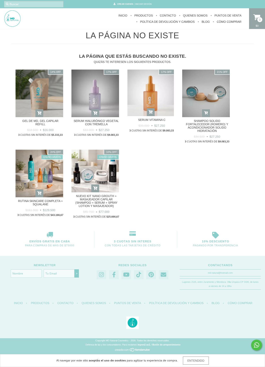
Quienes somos (194, 15)
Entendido (195, 360)
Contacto (167, 15)
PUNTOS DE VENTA (227, 15)
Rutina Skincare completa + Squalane (40, 202)
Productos (143, 15)
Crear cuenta (125, 4)
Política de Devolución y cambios (167, 21)
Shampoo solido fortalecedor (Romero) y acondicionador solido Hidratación (207, 125)
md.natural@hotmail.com (220, 273)
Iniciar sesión (143, 4)
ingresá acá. (144, 344)
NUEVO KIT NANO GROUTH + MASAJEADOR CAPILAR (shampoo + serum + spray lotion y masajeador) (96, 201)
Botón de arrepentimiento (166, 344)
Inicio (122, 15)
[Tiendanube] (132, 351)
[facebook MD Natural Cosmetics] (114, 274)
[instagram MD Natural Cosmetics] (101, 274)
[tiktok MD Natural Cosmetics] (138, 274)
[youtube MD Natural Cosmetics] (126, 274)
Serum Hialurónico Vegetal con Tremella (96, 122)
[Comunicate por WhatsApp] (256, 345)
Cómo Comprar (228, 21)
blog (205, 21)
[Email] (163, 274)
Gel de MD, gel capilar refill (40, 122)
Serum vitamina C (151, 120)
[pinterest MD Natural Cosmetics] (151, 274)
